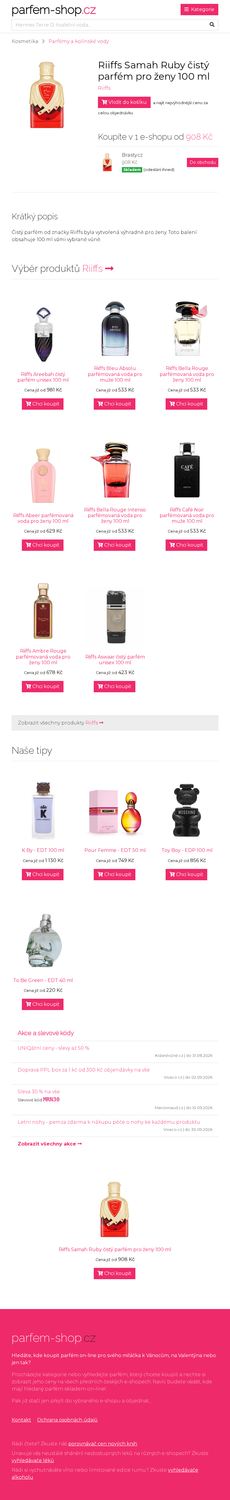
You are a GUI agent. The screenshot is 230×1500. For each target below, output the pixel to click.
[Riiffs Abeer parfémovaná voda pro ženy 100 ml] (43, 475)
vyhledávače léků (33, 1460)
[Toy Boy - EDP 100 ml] (187, 810)
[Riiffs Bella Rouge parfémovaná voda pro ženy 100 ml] (187, 328)
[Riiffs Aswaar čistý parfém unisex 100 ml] (115, 617)
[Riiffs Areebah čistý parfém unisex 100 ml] (43, 334)
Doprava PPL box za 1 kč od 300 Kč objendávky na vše (84, 1070)
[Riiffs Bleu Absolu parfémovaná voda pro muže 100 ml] (115, 328)
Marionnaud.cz (169, 1108)
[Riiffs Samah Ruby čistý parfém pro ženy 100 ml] (115, 1210)
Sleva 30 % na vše (39, 1091)
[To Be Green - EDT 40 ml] (43, 940)
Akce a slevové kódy (46, 1033)
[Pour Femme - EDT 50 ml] (115, 813)
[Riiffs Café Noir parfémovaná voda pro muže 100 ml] (187, 470)
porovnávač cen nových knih (102, 1444)
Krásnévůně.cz (169, 1055)
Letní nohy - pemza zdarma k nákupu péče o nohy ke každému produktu (109, 1122)
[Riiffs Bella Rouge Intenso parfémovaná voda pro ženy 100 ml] (115, 470)
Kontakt (21, 1420)
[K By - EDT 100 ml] (43, 810)
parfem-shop (54, 9)
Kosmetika (25, 41)
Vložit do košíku (127, 102)
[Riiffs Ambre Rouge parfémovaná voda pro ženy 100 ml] (43, 611)
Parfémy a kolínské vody (79, 41)
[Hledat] (212, 24)
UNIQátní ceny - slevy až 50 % (53, 1048)
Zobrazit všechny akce (48, 1144)
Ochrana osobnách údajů (67, 1420)
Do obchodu (203, 162)
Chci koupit (45, 404)
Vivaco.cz (173, 1077)
